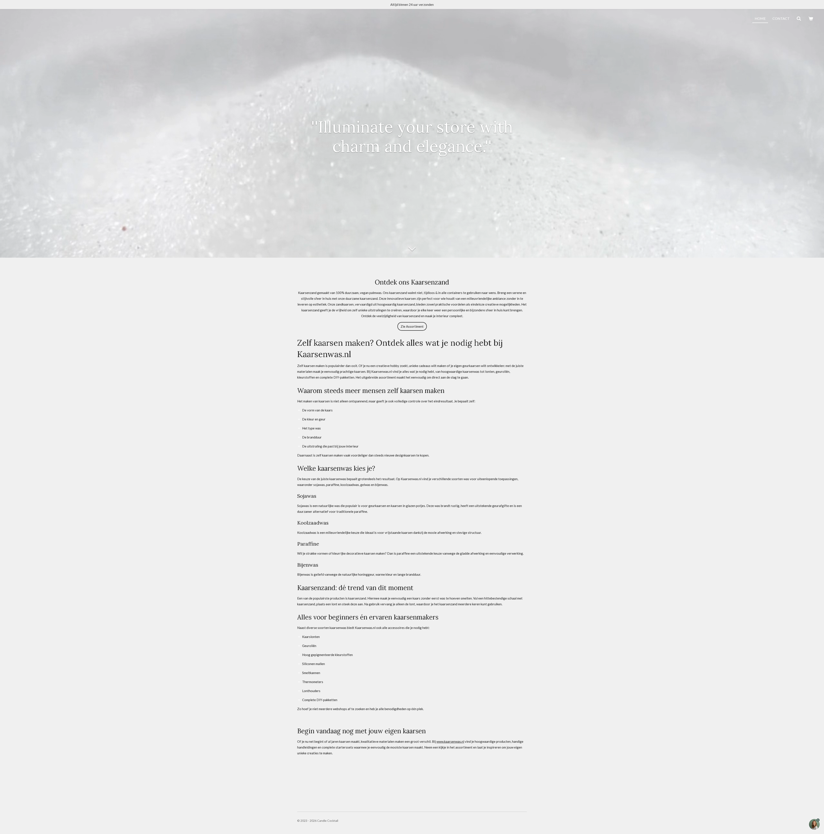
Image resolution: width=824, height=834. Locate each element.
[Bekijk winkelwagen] (810, 18)
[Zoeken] (799, 18)
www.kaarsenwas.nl (450, 741)
